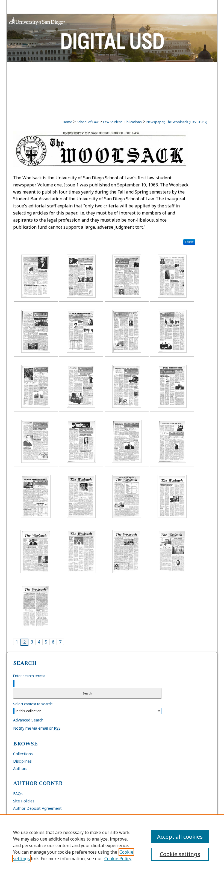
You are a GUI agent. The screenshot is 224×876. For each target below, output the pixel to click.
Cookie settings (180, 854)
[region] (112, 845)
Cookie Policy (117, 859)
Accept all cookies (180, 836)
